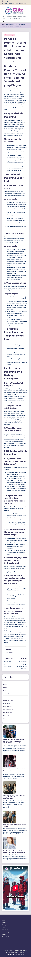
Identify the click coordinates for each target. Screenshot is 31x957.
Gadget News (7, 694)
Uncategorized (7, 712)
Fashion (5, 690)
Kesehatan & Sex (8, 700)
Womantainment (7, 719)
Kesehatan (5, 929)
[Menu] (4, 21)
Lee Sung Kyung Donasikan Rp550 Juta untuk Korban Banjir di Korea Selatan (14, 851)
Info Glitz (5, 697)
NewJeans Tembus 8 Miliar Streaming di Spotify (14, 825)
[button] (9, 652)
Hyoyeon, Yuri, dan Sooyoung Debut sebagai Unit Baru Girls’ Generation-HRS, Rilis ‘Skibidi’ (14, 796)
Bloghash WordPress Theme (15, 954)
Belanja (5, 687)
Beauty (5, 684)
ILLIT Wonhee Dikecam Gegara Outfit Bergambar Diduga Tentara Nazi (14, 769)
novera (8, 649)
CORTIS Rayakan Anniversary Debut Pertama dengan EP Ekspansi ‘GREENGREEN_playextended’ (14, 741)
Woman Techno (7, 716)
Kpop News (6, 703)
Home (3, 920)
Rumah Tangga (9, 35)
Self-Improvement (8, 709)
